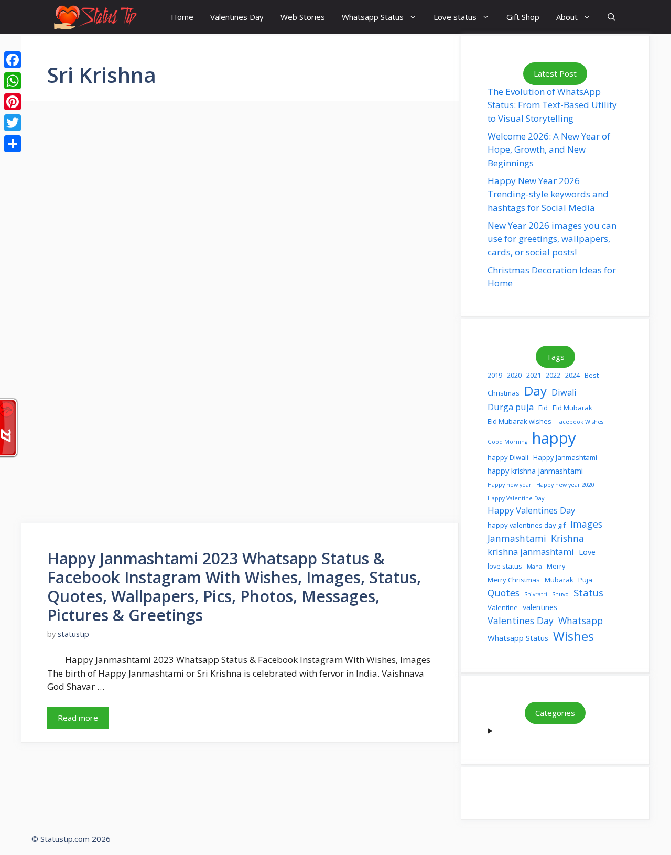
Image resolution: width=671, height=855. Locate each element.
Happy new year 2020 (565, 484)
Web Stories (302, 17)
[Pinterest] (12, 101)
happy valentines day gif (527, 525)
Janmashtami (517, 538)
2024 (572, 375)
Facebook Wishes (579, 421)
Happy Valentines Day (531, 510)
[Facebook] (12, 59)
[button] (611, 17)
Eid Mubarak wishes (519, 421)
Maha (534, 566)
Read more (78, 717)
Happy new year (510, 484)
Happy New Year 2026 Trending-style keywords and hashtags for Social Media (548, 194)
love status (505, 566)
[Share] (12, 143)
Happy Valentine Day (516, 498)
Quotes (504, 592)
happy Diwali (508, 457)
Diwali (564, 392)
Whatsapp (580, 620)
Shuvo (560, 594)
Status (588, 592)
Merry (556, 566)
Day (535, 390)
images (586, 524)
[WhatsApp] (12, 80)
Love (587, 552)
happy (554, 438)
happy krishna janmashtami (535, 470)
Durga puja (511, 407)
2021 (533, 375)
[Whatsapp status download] (94, 17)
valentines (540, 607)
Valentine (503, 607)
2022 (553, 375)
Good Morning (507, 441)
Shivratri (535, 594)
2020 (514, 375)
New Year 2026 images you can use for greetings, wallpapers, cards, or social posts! (552, 238)
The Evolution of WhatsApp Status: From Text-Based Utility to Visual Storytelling (552, 105)
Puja (585, 579)
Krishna (567, 538)
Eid (543, 407)
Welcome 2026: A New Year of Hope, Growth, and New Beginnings (549, 149)
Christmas (504, 393)
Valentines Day (237, 17)
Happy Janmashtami (565, 457)
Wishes (573, 636)
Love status (455, 17)
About (567, 17)
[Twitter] (12, 122)
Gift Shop (522, 17)
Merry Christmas (514, 579)
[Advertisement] (240, 236)
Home (182, 17)
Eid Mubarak (572, 407)
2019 (495, 375)
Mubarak (559, 579)
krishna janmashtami (531, 552)
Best (592, 375)
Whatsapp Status (373, 17)
